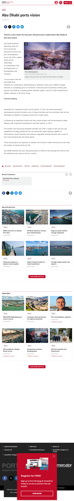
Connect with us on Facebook (4, 478)
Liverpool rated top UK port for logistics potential (36, 318)
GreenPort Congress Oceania (14, 455)
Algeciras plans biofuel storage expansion (59, 232)
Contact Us (8, 450)
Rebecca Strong (57, 322)
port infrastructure (59, 166)
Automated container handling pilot (34, 350)
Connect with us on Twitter (10, 478)
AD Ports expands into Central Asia (59, 350)
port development (46, 166)
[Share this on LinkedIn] (14, 27)
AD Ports (27, 166)
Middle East (35, 166)
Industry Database (10, 446)
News (4, 10)
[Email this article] (22, 27)
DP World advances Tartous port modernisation (36, 232)
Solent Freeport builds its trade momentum (36, 263)
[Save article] (68, 27)
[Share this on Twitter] (9, 27)
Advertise (33, 446)
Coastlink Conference (37, 450)
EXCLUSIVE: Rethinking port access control (12, 318)
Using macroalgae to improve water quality (11, 263)
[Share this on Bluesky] (18, 27)
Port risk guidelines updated (61, 317)
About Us (56, 446)
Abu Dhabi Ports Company (11, 178)
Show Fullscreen (26, 44)
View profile (6, 180)
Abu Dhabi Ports (17, 166)
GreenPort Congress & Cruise (60, 450)
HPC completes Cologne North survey (11, 350)
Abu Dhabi (8, 166)
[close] (69, 23)
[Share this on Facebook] (5, 27)
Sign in (46, 23)
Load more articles (37, 276)
